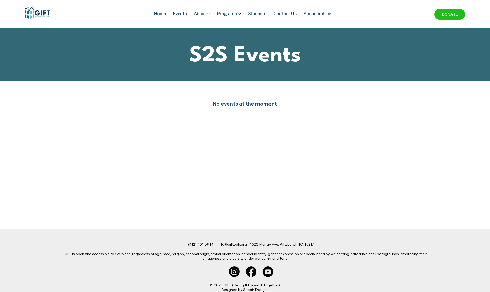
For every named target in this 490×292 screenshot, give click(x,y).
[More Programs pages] (239, 13)
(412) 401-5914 (200, 244)
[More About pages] (208, 13)
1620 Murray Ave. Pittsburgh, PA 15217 (282, 244)
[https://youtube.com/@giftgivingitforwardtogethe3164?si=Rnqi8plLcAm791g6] (268, 271)
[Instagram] (234, 271)
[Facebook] (251, 271)
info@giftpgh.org (232, 244)
